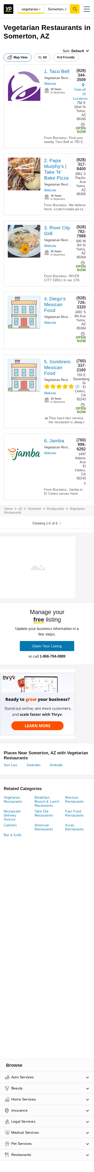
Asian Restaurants (74, 827)
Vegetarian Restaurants (61, 78)
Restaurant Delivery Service (12, 815)
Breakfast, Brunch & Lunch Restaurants (47, 801)
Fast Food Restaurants (74, 813)
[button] (87, 9)
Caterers (10, 825)
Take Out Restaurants (44, 813)
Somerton (35, 509)
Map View (21, 57)
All (45, 57)
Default (77, 51)
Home (8, 509)
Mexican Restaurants (74, 799)
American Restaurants (44, 827)
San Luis (10, 765)
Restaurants (55, 509)
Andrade (56, 765)
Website (50, 83)
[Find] (74, 8)
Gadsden (34, 765)
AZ (20, 509)
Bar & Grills (13, 835)
